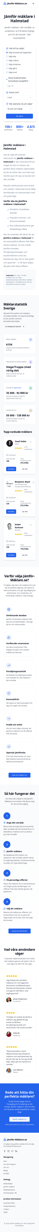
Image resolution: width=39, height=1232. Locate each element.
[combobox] (19, 97)
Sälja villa (12, 56)
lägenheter (17, 388)
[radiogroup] (19, 62)
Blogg (5, 1170)
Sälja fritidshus (15, 64)
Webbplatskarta (9, 1190)
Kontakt (6, 1173)
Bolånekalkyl (7, 1184)
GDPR (5, 1212)
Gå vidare (19, 116)
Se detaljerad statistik (13, 326)
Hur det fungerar (9, 1164)
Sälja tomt (13, 72)
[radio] (7, 52)
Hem (5, 1161)
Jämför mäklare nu (19, 1119)
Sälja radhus (14, 60)
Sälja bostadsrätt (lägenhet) (20, 52)
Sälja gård (13, 68)
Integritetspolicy (9, 1206)
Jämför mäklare (9, 1187)
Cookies (6, 1209)
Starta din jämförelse (19, 931)
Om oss (6, 1167)
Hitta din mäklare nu (19, 775)
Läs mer (25, 469)
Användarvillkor (9, 1203)
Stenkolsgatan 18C (10, 1193)
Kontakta (11, 469)
